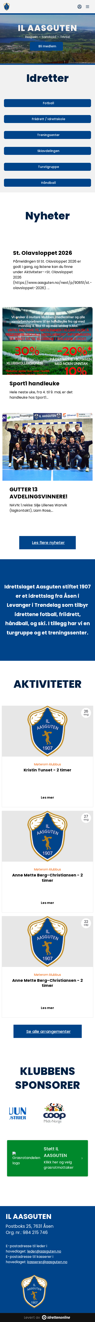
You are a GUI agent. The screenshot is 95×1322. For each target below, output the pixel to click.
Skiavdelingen (48, 151)
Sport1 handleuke (34, 383)
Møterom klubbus (47, 764)
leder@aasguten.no (44, 1251)
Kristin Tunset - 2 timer (47, 770)
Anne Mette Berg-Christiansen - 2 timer (47, 877)
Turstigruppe (48, 167)
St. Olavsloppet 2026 (42, 253)
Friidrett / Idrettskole (48, 119)
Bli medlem (47, 46)
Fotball (48, 103)
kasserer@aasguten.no (47, 1261)
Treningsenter (48, 135)
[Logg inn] (80, 7)
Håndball (48, 183)
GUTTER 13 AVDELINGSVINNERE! (39, 493)
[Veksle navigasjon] (87, 7)
